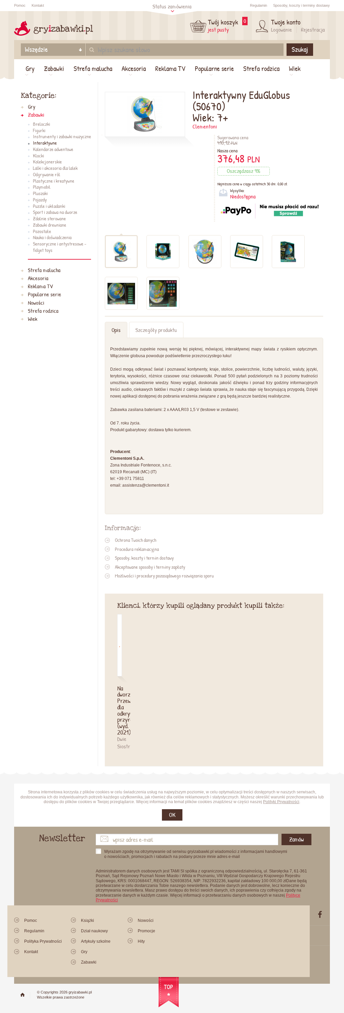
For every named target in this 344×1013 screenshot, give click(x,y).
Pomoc (20, 5)
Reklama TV (170, 68)
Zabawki (54, 68)
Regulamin (258, 5)
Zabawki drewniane (49, 225)
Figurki (39, 130)
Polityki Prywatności (281, 801)
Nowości (36, 302)
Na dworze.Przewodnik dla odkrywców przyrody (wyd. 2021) (119, 710)
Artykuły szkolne (96, 941)
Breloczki (41, 124)
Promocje (146, 931)
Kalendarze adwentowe (53, 149)
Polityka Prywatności (43, 941)
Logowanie (281, 30)
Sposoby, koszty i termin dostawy (144, 557)
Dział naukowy (94, 931)
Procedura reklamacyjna (137, 549)
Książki (87, 920)
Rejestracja (313, 30)
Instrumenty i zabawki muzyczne (62, 137)
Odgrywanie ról (46, 175)
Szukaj (300, 49)
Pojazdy (40, 200)
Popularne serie (214, 68)
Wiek (295, 68)
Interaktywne (45, 143)
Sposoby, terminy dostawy (301, 5)
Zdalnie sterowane (49, 219)
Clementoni (204, 126)
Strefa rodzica (261, 68)
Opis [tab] (116, 330)
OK (172, 815)
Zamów (296, 839)
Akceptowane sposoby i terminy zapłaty (150, 566)
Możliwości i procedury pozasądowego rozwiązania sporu (164, 575)
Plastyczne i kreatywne (53, 181)
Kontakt (38, 5)
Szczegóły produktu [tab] (156, 330)
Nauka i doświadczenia (52, 237)
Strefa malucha (93, 68)
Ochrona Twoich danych (135, 539)
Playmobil (41, 187)
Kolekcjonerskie (47, 162)
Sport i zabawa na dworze (55, 212)
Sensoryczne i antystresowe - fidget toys (59, 247)
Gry (30, 68)
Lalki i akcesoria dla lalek (55, 168)
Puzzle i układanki (49, 206)
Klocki (38, 156)
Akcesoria (134, 68)
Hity (141, 941)
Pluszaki (40, 193)
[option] (123, 682)
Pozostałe (42, 231)
